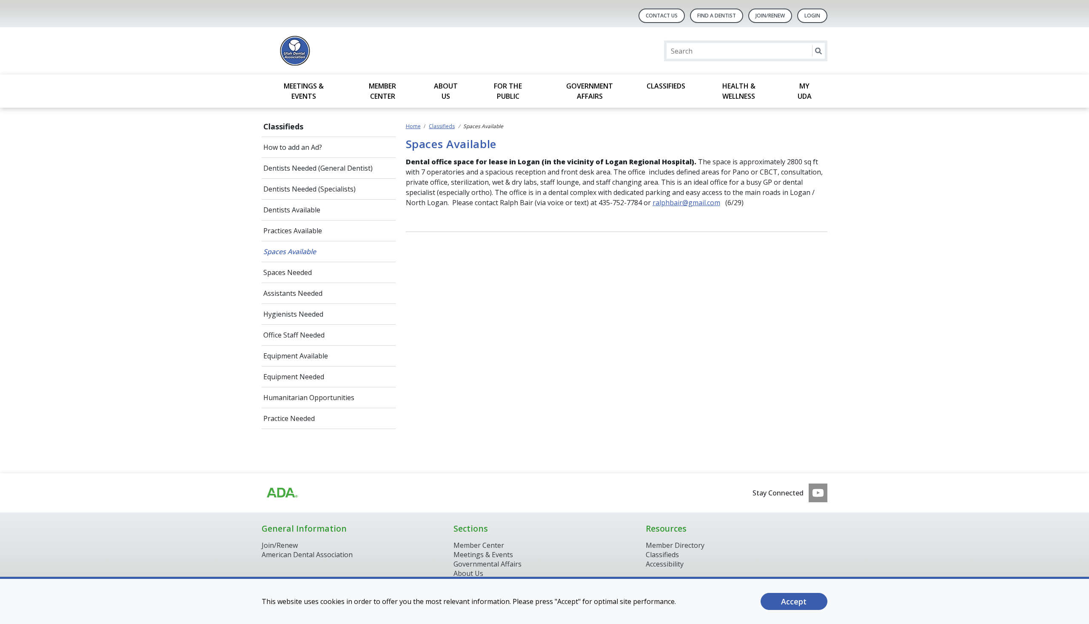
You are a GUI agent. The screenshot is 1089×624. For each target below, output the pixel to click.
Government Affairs (589, 91)
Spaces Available (289, 251)
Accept (794, 601)
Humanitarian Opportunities (308, 397)
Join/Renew (280, 545)
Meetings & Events (304, 91)
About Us (446, 91)
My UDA (805, 91)
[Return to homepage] (372, 51)
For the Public (508, 91)
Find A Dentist (716, 15)
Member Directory (675, 545)
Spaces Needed (287, 272)
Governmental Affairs (487, 564)
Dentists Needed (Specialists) (309, 189)
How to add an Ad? (292, 147)
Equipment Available (295, 356)
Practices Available (292, 230)
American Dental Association (307, 554)
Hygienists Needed (293, 314)
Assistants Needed (292, 293)
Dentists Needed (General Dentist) (318, 168)
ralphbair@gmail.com (686, 202)
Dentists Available (291, 210)
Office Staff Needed (294, 335)
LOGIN (812, 15)
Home (413, 126)
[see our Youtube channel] (818, 493)
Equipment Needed (293, 376)
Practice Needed (289, 418)
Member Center (382, 91)
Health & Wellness (738, 91)
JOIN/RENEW (770, 15)
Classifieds (666, 86)
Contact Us (662, 15)
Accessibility (665, 564)
